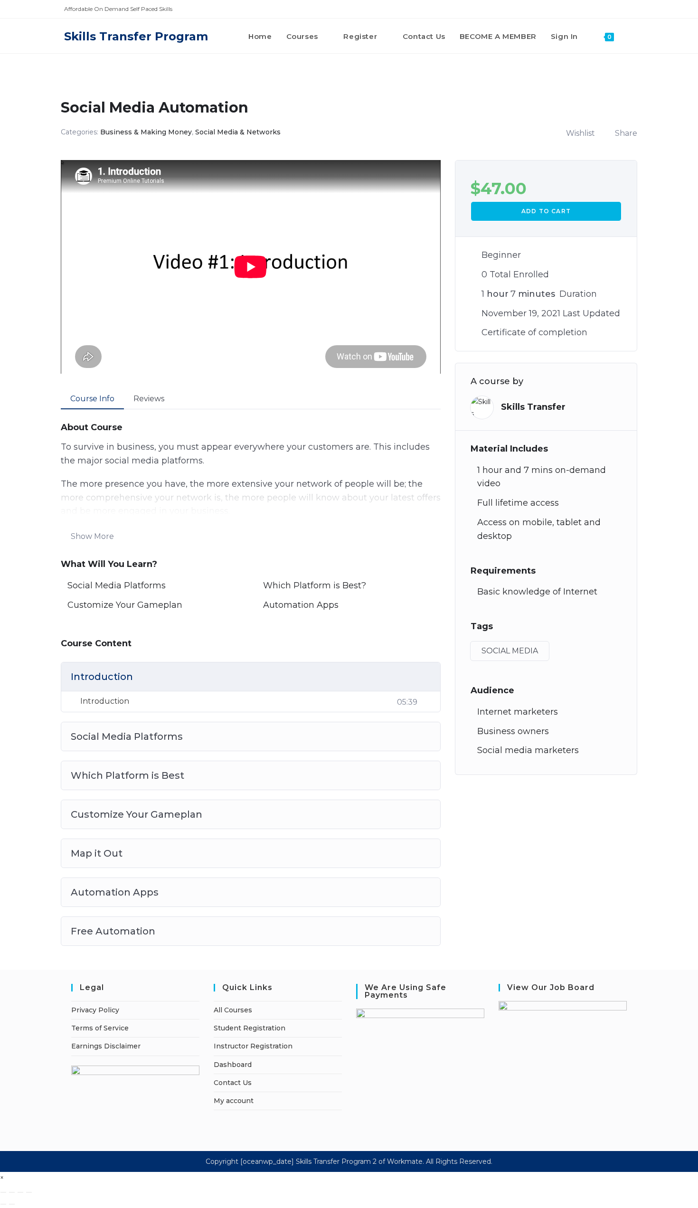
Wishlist (580, 133)
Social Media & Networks (238, 132)
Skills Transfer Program (136, 36)
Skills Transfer (533, 407)
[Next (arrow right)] (12, 1204)
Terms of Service (100, 1028)
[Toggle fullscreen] (12, 1192)
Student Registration (249, 1028)
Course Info (92, 398)
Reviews (148, 398)
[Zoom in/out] (3, 1192)
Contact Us (233, 1082)
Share (626, 133)
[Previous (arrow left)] (3, 1204)
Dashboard (233, 1064)
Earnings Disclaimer (106, 1046)
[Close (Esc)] (29, 1192)
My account (234, 1100)
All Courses (233, 1010)
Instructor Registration (253, 1046)
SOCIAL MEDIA (509, 650)
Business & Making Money (146, 132)
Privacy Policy (95, 1010)
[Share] (20, 1192)
